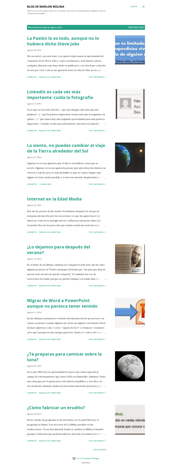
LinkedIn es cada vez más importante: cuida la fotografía (60, 94)
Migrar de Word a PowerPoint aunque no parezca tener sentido (62, 303)
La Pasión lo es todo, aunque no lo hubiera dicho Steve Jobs (63, 41)
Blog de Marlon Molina (45, 6)
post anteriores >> (97, 77)
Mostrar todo (136, 27)
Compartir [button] (32, 77)
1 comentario (45, 184)
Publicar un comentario (50, 77)
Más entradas (99, 449)
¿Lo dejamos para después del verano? (58, 249)
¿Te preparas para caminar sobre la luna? (64, 356)
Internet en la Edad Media (54, 199)
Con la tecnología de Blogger (87, 458)
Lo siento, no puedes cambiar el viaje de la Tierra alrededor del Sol (66, 148)
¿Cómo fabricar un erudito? (56, 407)
